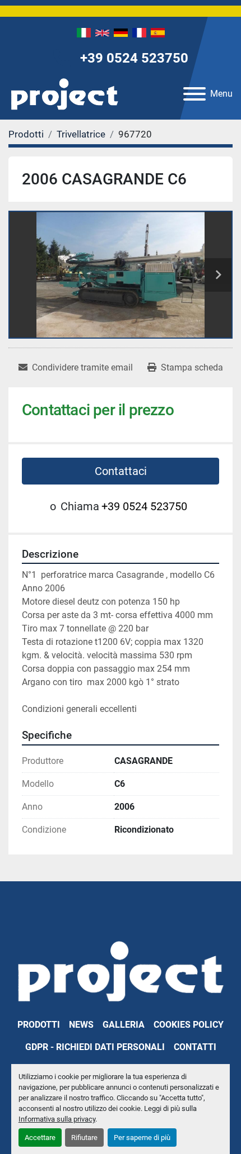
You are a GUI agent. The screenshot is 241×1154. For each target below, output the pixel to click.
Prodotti (38, 1024)
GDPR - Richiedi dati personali (95, 1047)
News (81, 1024)
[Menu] (194, 94)
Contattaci (121, 471)
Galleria (124, 1024)
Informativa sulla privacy (56, 1119)
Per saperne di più (142, 1137)
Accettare (40, 1137)
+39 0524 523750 (134, 58)
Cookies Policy (189, 1024)
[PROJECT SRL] (120, 970)
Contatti (195, 1047)
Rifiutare (84, 1137)
